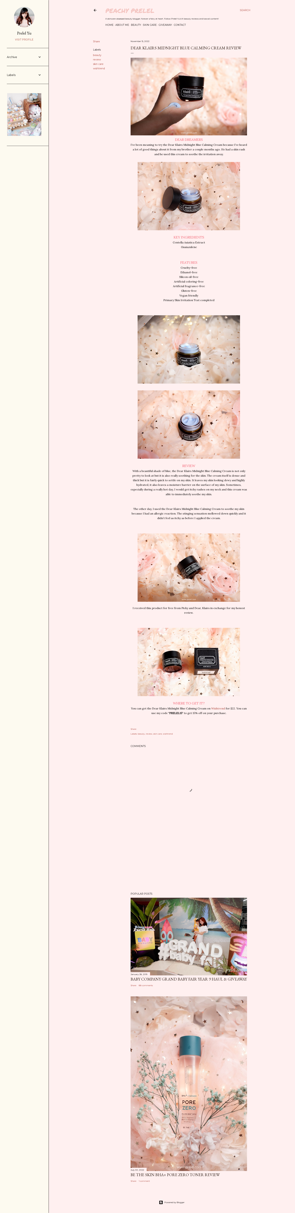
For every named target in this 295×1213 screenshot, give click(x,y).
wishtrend (99, 68)
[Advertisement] (189, 860)
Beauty (136, 24)
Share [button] (96, 41)
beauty (97, 55)
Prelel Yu (24, 33)
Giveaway (165, 24)
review (97, 59)
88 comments (146, 985)
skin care (98, 64)
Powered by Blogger (174, 1202)
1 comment (144, 1181)
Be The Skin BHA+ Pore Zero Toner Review (175, 1174)
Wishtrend (218, 708)
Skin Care (150, 24)
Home (109, 24)
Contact (180, 24)
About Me (122, 24)
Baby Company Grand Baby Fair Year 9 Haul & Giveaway (189, 979)
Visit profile (24, 39)
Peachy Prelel (129, 10)
